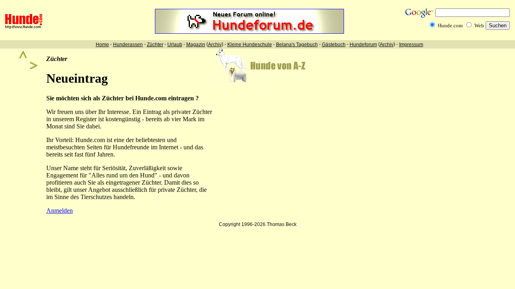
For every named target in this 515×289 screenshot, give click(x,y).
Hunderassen (128, 44)
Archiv (215, 44)
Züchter (155, 44)
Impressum (411, 44)
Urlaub (174, 44)
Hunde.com (450, 25)
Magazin (195, 44)
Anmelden (59, 210)
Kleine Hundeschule (249, 44)
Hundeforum (363, 44)
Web (479, 25)
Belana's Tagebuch (297, 44)
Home (102, 44)
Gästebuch (334, 44)
